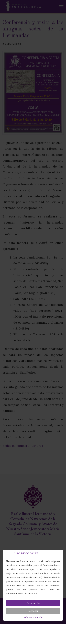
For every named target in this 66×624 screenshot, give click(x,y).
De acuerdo (33, 603)
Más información (33, 617)
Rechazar (33, 610)
